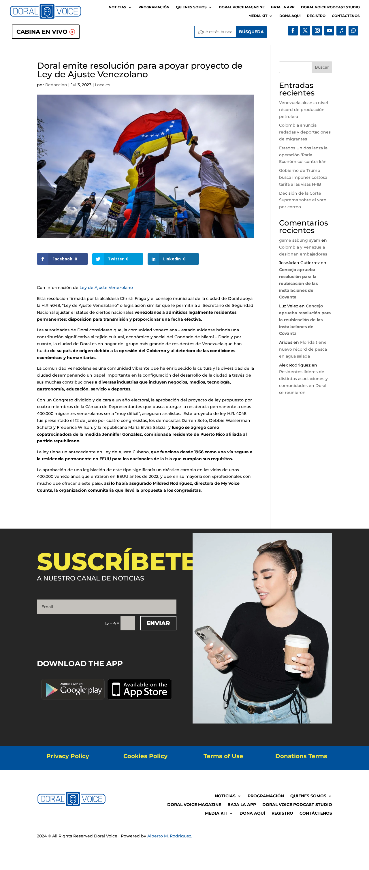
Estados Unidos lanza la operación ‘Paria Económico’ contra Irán (303, 154)
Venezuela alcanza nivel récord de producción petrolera (303, 109)
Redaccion (56, 84)
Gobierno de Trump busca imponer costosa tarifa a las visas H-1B (303, 177)
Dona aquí (290, 16)
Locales (102, 84)
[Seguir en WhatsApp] (353, 30)
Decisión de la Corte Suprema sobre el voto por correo (302, 200)
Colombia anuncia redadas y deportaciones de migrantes (305, 132)
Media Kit (257, 16)
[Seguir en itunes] (341, 30)
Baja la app (283, 7)
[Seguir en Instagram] (317, 30)
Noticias (117, 7)
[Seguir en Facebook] (293, 30)
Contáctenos (346, 16)
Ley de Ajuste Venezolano (106, 287)
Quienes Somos (191, 7)
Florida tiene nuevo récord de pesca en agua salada (303, 349)
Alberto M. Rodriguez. (169, 836)
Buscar (322, 67)
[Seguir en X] (305, 30)
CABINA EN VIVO (41, 31)
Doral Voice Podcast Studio (330, 7)
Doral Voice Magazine (242, 7)
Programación (154, 7)
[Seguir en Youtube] (329, 30)
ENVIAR (158, 623)
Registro (316, 16)
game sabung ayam (299, 240)
